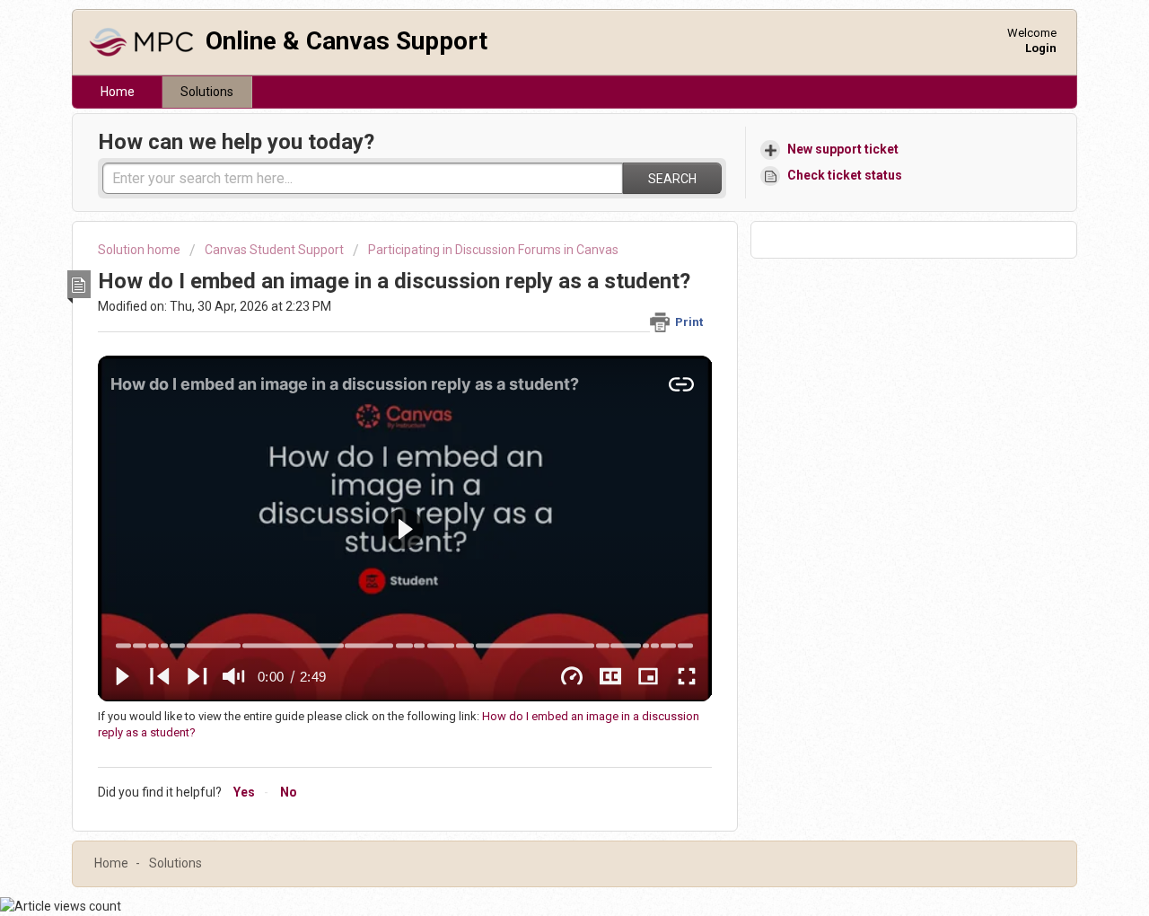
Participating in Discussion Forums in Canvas (493, 249)
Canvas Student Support (274, 249)
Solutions (206, 91)
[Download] (541, 220)
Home (118, 91)
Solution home (140, 249)
